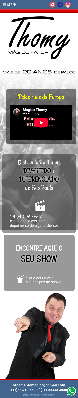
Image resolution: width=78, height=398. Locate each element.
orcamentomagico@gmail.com (39, 385)
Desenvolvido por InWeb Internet (39, 395)
